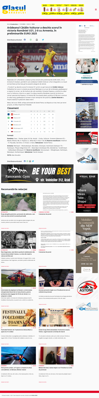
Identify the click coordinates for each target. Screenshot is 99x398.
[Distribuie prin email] (37, 40)
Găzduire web (28, 395)
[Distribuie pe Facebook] (25, 40)
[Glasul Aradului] (16, 9)
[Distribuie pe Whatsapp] (31, 40)
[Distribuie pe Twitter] (43, 40)
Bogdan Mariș (14, 24)
